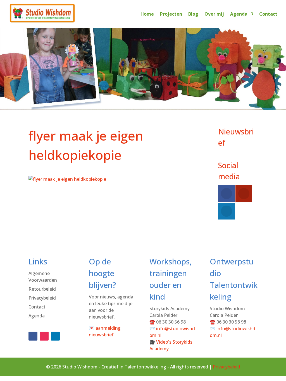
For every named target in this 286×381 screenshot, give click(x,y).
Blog (193, 14)
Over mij (214, 14)
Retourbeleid (42, 289)
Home (147, 14)
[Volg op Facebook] (32, 336)
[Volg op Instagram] (44, 336)
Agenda (238, 14)
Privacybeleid (42, 298)
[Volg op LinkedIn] (55, 336)
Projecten (171, 14)
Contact (268, 14)
